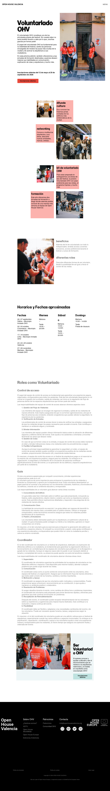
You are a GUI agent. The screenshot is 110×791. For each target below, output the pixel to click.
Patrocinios (47, 723)
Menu (105, 4)
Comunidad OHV (49, 726)
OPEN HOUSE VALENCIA (12, 4)
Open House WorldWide (28, 730)
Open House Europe (31, 734)
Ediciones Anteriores (31, 738)
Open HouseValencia (9, 724)
